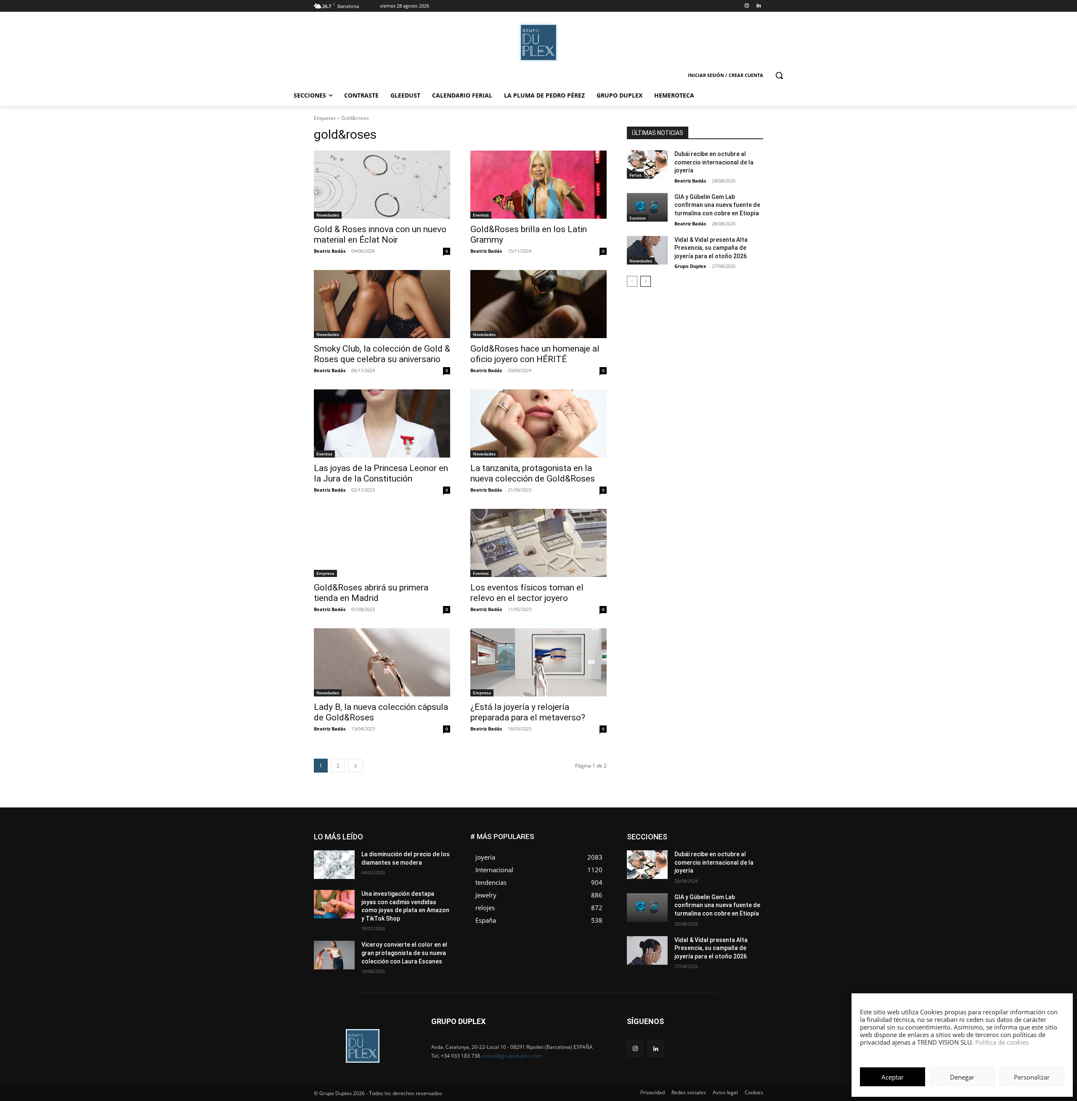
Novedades (327, 215)
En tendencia (681, 840)
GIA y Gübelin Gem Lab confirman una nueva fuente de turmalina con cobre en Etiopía (717, 205)
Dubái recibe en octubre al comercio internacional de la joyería (713, 162)
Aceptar (892, 1077)
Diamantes (719, 834)
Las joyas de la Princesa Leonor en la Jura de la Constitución (381, 473)
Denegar (962, 1077)
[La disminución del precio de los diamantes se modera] (334, 864)
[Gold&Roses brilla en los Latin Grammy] (538, 185)
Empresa (325, 573)
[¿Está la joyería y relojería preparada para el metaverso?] (538, 662)
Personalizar (1032, 1077)
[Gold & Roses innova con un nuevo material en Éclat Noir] (382, 185)
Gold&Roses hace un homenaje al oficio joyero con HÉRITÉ (535, 354)
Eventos (481, 215)
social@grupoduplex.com (512, 1055)
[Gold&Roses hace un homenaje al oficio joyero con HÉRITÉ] (538, 304)
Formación (750, 846)
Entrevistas (720, 840)
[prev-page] (632, 281)
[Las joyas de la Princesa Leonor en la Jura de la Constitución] (382, 423)
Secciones (708, 871)
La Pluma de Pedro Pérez (733, 853)
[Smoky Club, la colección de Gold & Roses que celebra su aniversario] (382, 304)
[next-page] (355, 766)
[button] (779, 75)
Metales (677, 859)
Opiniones (712, 865)
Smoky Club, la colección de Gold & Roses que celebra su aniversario (382, 354)
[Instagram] (746, 6)
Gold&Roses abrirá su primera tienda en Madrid (371, 592)
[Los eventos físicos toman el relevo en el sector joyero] (538, 543)
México (706, 859)
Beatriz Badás (329, 251)
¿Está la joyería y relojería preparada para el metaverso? (527, 712)
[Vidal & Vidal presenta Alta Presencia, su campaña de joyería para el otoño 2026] (647, 250)
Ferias (635, 175)
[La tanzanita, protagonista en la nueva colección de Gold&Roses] (538, 423)
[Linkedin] (758, 6)
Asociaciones (678, 834)
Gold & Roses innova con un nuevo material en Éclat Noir (380, 234)
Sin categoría (747, 871)
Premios (674, 871)
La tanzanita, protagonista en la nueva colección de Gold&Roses (532, 473)
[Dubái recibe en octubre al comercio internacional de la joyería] (647, 164)
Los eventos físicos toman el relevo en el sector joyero (527, 592)
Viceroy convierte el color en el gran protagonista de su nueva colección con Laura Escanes (404, 952)
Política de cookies (1002, 1042)
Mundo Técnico (744, 859)
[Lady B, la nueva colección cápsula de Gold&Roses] (382, 662)
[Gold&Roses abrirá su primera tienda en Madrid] (382, 543)
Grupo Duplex (690, 266)
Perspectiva (749, 865)
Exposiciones (685, 846)
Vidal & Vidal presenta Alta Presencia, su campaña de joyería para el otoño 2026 (711, 247)
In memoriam (677, 853)
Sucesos (637, 218)
